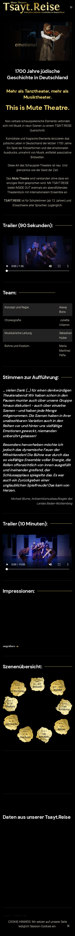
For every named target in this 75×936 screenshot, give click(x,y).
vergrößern (9, 646)
